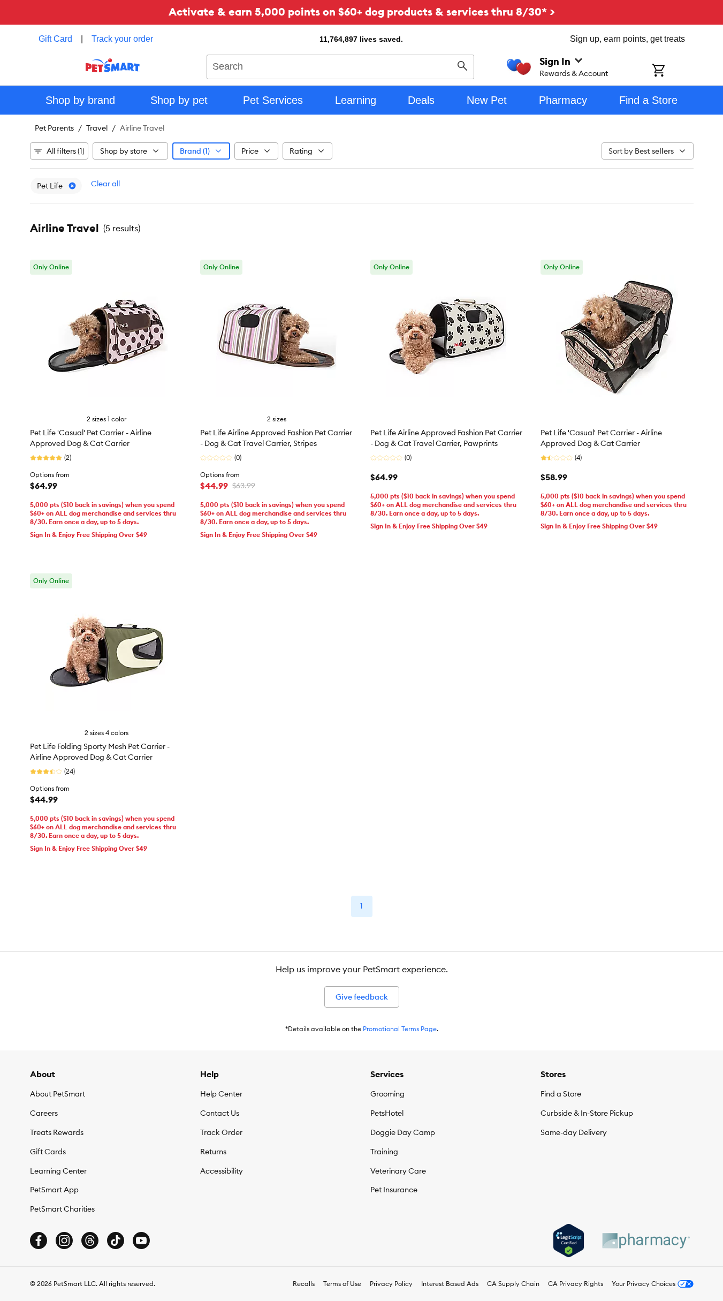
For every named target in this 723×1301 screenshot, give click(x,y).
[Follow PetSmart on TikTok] (115, 1240)
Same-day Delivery (574, 1132)
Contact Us (219, 1113)
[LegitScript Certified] (568, 1240)
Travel (97, 128)
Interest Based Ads (449, 1284)
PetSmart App (54, 1189)
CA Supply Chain (513, 1284)
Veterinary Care (398, 1171)
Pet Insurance (393, 1189)
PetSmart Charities (62, 1209)
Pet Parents (54, 128)
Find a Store (561, 1094)
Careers (44, 1113)
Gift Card (55, 38)
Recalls (304, 1284)
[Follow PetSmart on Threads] (89, 1240)
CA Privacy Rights (575, 1284)
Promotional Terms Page (400, 1029)
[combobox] (341, 65)
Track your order (122, 38)
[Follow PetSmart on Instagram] (64, 1240)
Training (384, 1151)
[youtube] (141, 1240)
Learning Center (58, 1171)
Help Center (221, 1094)
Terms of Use (342, 1284)
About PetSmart (57, 1094)
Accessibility (221, 1171)
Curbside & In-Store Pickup (587, 1113)
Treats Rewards (56, 1132)
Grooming (387, 1094)
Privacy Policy (391, 1284)
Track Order (221, 1132)
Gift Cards (48, 1151)
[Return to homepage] (113, 65)
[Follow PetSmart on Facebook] (38, 1240)
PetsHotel (387, 1113)
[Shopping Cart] (672, 71)
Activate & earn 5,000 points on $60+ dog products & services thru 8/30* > (362, 11)
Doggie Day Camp (402, 1132)
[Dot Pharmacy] (645, 1241)
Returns (213, 1151)
